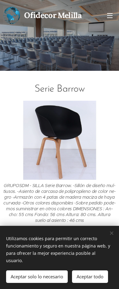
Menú (110, 15)
